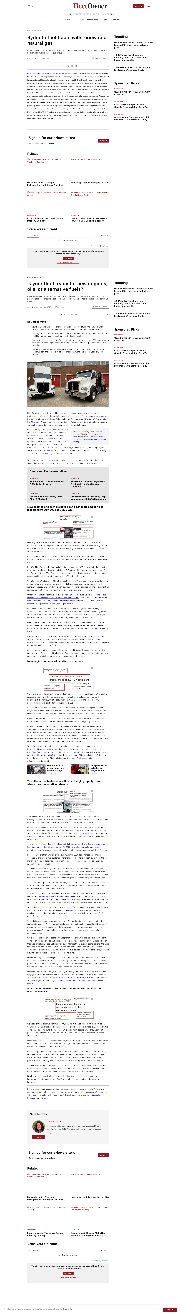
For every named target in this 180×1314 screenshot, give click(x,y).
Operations (65, 20)
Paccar (30, 611)
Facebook (31, 1098)
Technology (78, 20)
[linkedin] (64, 66)
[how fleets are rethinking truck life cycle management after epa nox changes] (36, 769)
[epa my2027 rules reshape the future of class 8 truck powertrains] (80, 769)
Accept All (169, 1309)
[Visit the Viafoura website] (103, 246)
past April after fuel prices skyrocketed (59, 896)
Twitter (43, 1098)
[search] (32, 6)
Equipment (115, 20)
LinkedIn (96, 1095)
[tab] (33, 235)
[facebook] (61, 66)
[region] (68, 241)
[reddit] (72, 66)
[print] (108, 66)
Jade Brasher (33, 307)
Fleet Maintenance (56, 441)
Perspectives (92, 20)
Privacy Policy (67, 1309)
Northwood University (84, 419)
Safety (104, 20)
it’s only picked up (100, 628)
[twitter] (68, 66)
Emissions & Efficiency (35, 31)
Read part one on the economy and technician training (89, 439)
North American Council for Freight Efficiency (75, 977)
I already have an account (68, 263)
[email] (76, 66)
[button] (28, 6)
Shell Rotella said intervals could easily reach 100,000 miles (58, 752)
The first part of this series (54, 450)
